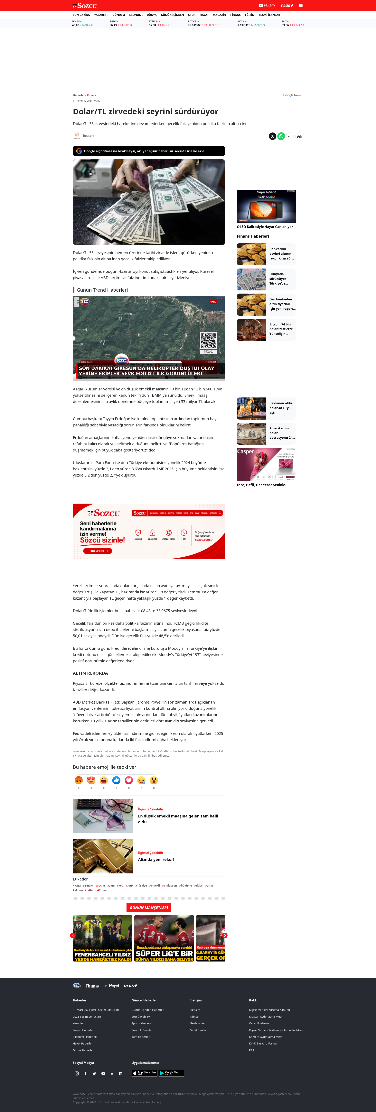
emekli (155, 885)
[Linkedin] (121, 1074)
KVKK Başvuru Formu (263, 1043)
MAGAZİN (219, 15)
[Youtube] (103, 1074)
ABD (130, 885)
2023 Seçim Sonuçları (87, 1016)
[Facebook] (85, 1074)
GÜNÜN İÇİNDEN (172, 15)
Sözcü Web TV (141, 1016)
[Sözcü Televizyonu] (77, 985)
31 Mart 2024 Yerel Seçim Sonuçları (96, 1010)
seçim (101, 885)
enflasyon (170, 885)
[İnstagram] (77, 1074)
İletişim (195, 1010)
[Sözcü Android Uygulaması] (171, 1073)
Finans (91, 95)
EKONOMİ (136, 15)
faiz (92, 890)
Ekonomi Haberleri (85, 1037)
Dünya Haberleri (83, 1050)
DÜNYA (152, 15)
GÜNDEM (119, 15)
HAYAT (204, 15)
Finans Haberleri (253, 236)
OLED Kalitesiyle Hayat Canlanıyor (265, 226)
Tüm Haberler (141, 1037)
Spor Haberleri (141, 1023)
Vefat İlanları (198, 1030)
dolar (199, 885)
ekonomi (80, 890)
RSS (251, 1050)
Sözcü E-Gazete (142, 1030)
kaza (78, 885)
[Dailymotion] (112, 1074)
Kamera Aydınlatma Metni (266, 1037)
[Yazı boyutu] (299, 136)
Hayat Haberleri (83, 1043)
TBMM (89, 885)
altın (210, 885)
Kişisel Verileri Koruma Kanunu (269, 1010)
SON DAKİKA (81, 15)
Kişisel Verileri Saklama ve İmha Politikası (276, 1030)
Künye (194, 1016)
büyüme (186, 885)
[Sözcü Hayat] (111, 985)
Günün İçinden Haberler (148, 1010)
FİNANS (235, 15)
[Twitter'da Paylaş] (273, 136)
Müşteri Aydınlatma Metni (266, 1016)
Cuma (103, 890)
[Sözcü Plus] (130, 985)
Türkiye (142, 885)
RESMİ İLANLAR (269, 15)
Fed (121, 885)
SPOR (191, 15)
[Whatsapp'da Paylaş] (281, 136)
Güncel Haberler (144, 1000)
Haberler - (79, 95)
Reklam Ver (197, 1023)
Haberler (79, 1000)
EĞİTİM (250, 15)
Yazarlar (78, 1023)
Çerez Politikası (259, 1023)
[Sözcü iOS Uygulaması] (144, 1073)
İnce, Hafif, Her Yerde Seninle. (261, 485)
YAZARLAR (101, 15)
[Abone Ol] (292, 95)
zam (112, 885)
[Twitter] (94, 1074)
